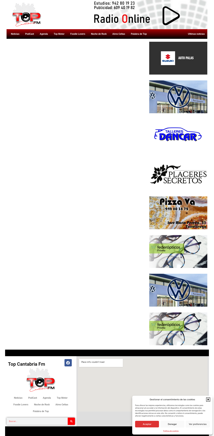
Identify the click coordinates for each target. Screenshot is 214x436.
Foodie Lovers (77, 34)
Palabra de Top (139, 34)
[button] (208, 399)
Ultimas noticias (196, 34)
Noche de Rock (99, 34)
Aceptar (147, 424)
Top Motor (59, 34)
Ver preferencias (198, 424)
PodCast (29, 34)
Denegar (172, 424)
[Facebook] (68, 362)
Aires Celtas (118, 34)
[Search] (71, 421)
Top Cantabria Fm (26, 364)
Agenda (44, 34)
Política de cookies (171, 431)
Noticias (15, 34)
